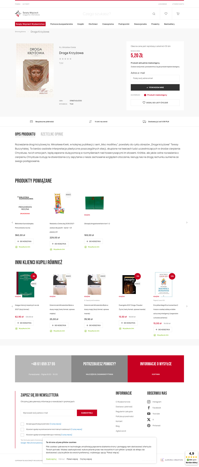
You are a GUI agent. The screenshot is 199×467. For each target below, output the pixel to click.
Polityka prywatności (125, 416)
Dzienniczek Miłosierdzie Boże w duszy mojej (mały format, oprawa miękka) (62, 309)
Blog (118, 426)
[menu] (99, 24)
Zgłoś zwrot (121, 431)
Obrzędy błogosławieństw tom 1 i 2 (97, 223)
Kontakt (119, 421)
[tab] (28, 137)
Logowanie (162, 4)
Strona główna (20, 32)
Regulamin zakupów (124, 411)
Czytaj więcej (86, 459)
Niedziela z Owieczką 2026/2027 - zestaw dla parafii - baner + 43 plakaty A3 (62, 227)
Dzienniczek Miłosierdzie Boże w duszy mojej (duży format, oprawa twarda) (96, 309)
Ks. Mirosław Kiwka (67, 47)
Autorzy (26, 4)
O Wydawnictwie (123, 401)
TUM (61, 63)
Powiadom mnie (156, 87)
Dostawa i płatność (124, 406)
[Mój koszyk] (178, 13)
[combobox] (96, 13)
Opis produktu (25, 134)
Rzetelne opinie (52, 134)
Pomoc (17, 4)
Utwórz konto (178, 4)
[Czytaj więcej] (55, 424)
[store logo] (27, 14)
